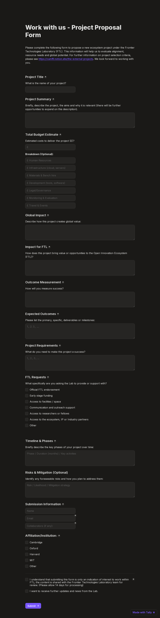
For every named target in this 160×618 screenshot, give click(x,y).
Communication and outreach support (52, 407)
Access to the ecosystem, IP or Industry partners (59, 419)
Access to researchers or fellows (49, 413)
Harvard (35, 554)
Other (33, 425)
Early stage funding (41, 395)
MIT (32, 560)
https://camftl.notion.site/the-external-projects (66, 58)
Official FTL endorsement (45, 389)
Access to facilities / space (45, 401)
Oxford (34, 548)
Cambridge (36, 542)
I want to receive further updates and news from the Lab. (64, 591)
